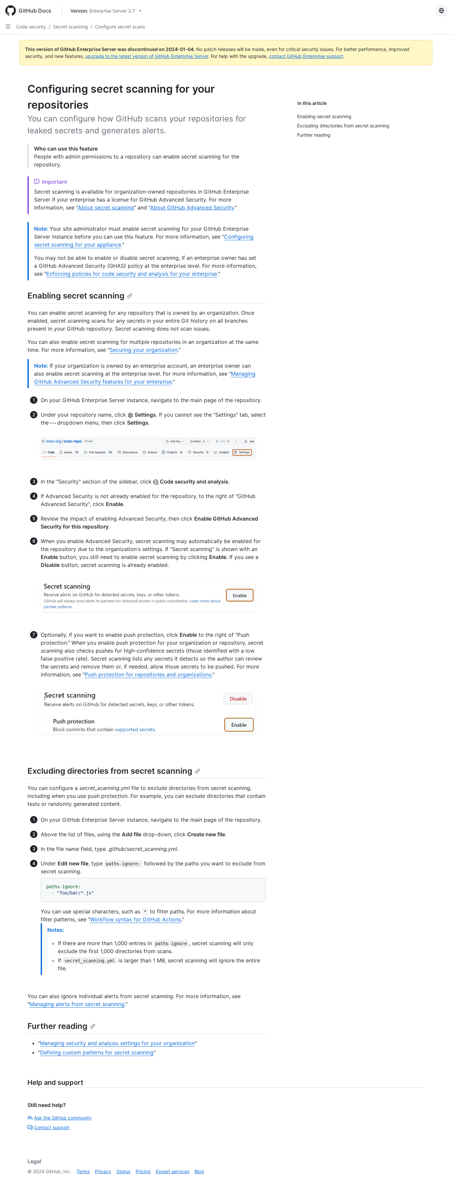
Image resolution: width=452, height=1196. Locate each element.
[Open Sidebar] (8, 26)
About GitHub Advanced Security (192, 207)
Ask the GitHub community (63, 1118)
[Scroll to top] (437, 1181)
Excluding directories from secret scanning (109, 771)
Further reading (57, 1026)
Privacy (103, 1171)
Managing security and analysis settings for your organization (117, 1043)
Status (123, 1171)
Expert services (172, 1171)
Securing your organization (143, 349)
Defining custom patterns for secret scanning (97, 1052)
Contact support (51, 1127)
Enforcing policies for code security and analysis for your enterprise (131, 273)
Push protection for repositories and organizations (148, 674)
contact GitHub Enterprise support (306, 56)
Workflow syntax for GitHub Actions (135, 919)
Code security (31, 26)
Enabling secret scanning (75, 295)
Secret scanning (70, 26)
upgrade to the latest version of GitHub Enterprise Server (146, 56)
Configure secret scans (120, 26)
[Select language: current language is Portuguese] (441, 10)
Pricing (143, 1171)
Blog (199, 1171)
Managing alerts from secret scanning (76, 1004)
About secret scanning (106, 207)
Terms (83, 1171)
